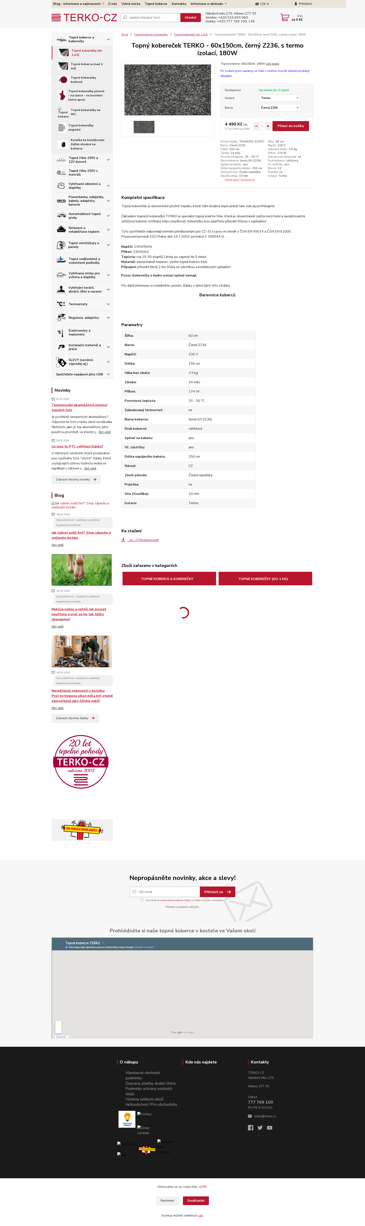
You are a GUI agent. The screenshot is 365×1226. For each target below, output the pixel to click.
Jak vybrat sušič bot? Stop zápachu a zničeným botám (81, 535)
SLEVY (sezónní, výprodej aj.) (81, 362)
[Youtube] (271, 1129)
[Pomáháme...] (147, 1149)
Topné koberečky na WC (85, 112)
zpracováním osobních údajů (175, 900)
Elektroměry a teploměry (79, 332)
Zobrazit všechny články (72, 718)
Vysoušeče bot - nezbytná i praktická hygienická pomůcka (77, 522)
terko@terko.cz (265, 1116)
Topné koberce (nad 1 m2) (87, 66)
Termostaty (78, 304)
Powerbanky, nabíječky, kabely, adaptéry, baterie (86, 201)
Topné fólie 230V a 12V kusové (83, 160)
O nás (112, 4)
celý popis (272, 64)
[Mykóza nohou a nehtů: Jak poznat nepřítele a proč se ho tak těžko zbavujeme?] (82, 570)
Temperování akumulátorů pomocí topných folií (79, 407)
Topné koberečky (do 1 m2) (86, 53)
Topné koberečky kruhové (83, 80)
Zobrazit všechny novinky (73, 480)
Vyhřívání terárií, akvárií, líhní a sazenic (85, 290)
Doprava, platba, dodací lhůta (150, 1083)
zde (200, 1216)
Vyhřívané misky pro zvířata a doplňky (84, 275)
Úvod (124, 35)
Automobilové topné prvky (85, 216)
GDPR (203, 1187)
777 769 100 (260, 1102)
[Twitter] (262, 1129)
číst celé (105, 432)
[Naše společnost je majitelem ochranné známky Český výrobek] (147, 1130)
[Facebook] (252, 1129)
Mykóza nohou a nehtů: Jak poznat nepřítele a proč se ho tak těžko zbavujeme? (79, 614)
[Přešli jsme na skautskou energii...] (127, 1119)
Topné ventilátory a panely (83, 245)
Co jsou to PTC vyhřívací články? (77, 446)
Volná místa (130, 4)
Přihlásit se (214, 892)
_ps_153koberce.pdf (143, 540)
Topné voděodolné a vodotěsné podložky (84, 261)
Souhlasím (195, 1200)
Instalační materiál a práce (85, 347)
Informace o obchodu (207, 4)
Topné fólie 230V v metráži (83, 173)
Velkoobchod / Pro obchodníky (151, 1104)
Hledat (190, 17)
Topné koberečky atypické (80, 127)
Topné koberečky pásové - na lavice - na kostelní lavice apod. (86, 95)
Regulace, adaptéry (84, 318)
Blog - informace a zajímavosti (77, 4)
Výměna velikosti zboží (144, 1099)
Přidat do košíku (291, 126)
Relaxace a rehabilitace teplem (84, 230)
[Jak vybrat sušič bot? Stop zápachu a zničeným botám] (82, 506)
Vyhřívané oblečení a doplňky (85, 186)
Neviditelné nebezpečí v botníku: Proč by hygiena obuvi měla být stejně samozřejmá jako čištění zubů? (82, 695)
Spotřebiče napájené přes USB (79, 374)
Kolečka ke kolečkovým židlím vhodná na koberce (87, 144)
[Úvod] (84, 17)
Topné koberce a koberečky (81, 39)
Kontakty (179, 4)
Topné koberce (156, 4)
